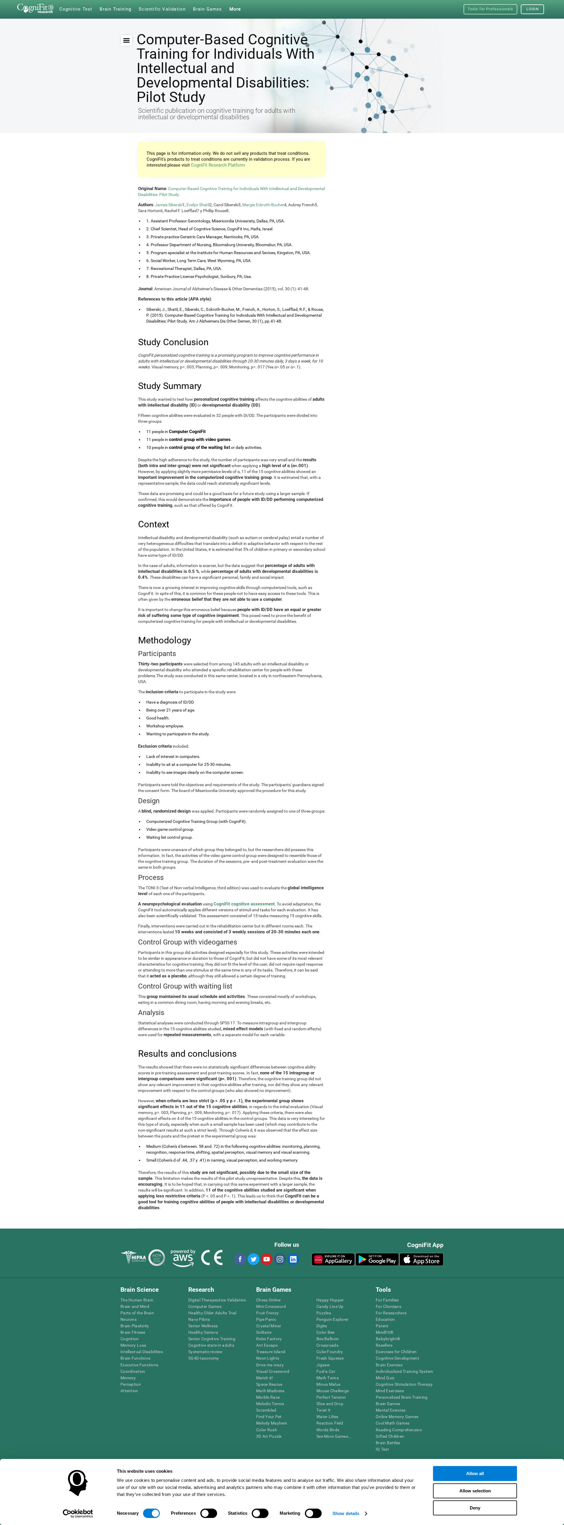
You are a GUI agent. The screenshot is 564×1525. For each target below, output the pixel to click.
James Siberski (168, 204)
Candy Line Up (330, 1306)
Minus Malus (328, 1384)
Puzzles (323, 1313)
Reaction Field (329, 1423)
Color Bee (325, 1332)
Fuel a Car (325, 1371)
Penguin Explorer (332, 1319)
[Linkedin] (293, 1259)
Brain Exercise (389, 1365)
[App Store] (422, 1259)
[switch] (208, 1513)
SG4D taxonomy (203, 1358)
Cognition (129, 1338)
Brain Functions (135, 1358)
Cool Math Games (392, 1423)
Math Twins (327, 1377)
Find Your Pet (269, 1416)
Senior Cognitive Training (211, 1338)
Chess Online (268, 1300)
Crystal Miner (268, 1325)
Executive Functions (139, 1365)
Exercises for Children (396, 1351)
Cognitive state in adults (211, 1345)
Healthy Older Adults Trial (212, 1313)
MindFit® (384, 1332)
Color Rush (266, 1429)
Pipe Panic (266, 1319)
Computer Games (204, 1306)
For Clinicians (388, 1306)
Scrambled (266, 1410)
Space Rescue (269, 1384)
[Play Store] (377, 1259)
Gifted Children (390, 1436)
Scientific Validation (162, 9)
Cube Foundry (329, 1351)
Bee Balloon (327, 1338)
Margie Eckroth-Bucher (263, 204)
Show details (346, 1513)
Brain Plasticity (134, 1325)
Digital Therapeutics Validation (217, 1300)
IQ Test (382, 1449)
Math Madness (270, 1390)
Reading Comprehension (399, 1429)
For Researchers (391, 1313)
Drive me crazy (270, 1365)
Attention (129, 1390)
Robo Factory (269, 1338)
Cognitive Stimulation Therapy (404, 1384)
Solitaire (264, 1332)
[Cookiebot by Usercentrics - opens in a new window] (78, 1513)
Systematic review (205, 1351)
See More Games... (334, 1436)
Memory (128, 1377)
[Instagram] (279, 1259)
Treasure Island (270, 1351)
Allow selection (475, 1490)
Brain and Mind (134, 1306)
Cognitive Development (397, 1358)
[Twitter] (253, 1259)
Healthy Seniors (203, 1332)
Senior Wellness (203, 1325)
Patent (382, 1325)
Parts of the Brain (137, 1313)
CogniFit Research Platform (218, 165)
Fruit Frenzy (267, 1313)
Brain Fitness (132, 1332)
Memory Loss (133, 1345)
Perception (130, 1384)
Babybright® (388, 1338)
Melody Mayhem (271, 1423)
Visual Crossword (272, 1371)
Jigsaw (323, 1365)
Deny (475, 1507)
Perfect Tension (331, 1397)
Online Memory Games (397, 1416)
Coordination (132, 1371)
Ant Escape (267, 1345)
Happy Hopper (330, 1300)
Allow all (475, 1473)
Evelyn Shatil (198, 204)
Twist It (323, 1410)
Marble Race (268, 1397)
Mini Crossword (271, 1306)
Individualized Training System (404, 1371)
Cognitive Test (76, 9)
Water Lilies (327, 1416)
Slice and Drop (329, 1403)
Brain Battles (388, 1442)
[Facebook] (240, 1259)
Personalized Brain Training (402, 1397)
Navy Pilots (199, 1319)
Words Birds (327, 1429)
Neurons (128, 1319)
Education (385, 1319)
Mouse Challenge (332, 1390)
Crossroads (327, 1345)
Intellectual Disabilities (141, 1351)
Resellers (384, 1345)
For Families (387, 1300)
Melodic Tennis (270, 1403)
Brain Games (388, 1403)
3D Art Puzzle (269, 1436)
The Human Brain (136, 1300)
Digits (321, 1325)
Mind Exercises (390, 1390)
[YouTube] (266, 1259)
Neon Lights (267, 1358)
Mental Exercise (390, 1410)
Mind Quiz (385, 1377)
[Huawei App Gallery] (333, 1259)
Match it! (264, 1377)
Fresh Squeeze (330, 1358)
